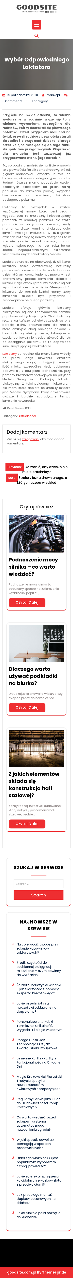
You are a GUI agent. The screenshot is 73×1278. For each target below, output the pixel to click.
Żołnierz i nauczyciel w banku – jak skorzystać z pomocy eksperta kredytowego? (39, 989)
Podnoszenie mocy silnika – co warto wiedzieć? (33, 567)
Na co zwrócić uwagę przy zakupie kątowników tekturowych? (37, 948)
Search (38, 895)
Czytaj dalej (27, 602)
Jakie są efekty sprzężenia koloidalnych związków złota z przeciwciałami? (39, 1180)
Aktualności (27, 416)
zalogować (30, 439)
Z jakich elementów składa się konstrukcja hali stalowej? (34, 784)
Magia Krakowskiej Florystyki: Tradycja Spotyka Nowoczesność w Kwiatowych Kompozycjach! (39, 1082)
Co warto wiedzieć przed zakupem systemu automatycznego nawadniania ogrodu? (36, 1123)
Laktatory (9, 353)
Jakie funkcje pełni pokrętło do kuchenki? (38, 1215)
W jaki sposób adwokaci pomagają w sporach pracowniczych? (35, 1143)
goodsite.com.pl (21, 1272)
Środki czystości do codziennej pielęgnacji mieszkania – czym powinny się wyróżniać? (39, 968)
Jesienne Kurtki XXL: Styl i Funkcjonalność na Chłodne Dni (38, 1062)
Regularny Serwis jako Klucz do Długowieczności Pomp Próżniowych (38, 1103)
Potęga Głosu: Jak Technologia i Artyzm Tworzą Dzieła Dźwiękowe (37, 1044)
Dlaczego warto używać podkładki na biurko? (33, 676)
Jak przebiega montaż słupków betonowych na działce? (36, 1198)
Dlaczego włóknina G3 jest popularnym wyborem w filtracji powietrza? (37, 1162)
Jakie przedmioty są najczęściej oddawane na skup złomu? (36, 1007)
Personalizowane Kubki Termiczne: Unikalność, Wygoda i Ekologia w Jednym (39, 1025)
